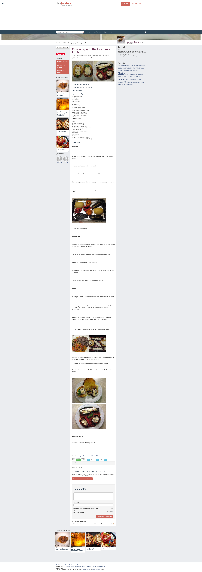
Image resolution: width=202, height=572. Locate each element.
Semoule (133, 82)
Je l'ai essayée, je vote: (79, 512)
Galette (132, 70)
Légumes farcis (61, 149)
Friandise (120, 70)
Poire (127, 79)
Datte (134, 68)
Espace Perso (108, 32)
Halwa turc (140, 74)
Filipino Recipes (101, 566)
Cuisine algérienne (127, 68)
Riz (125, 82)
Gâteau (123, 73)
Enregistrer (61, 54)
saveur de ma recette (136, 41)
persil (123, 84)
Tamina (138, 82)
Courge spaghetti (87, 456)
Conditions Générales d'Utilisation (64, 565)
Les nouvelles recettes (61, 66)
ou (74, 510)
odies (57, 3)
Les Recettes (97, 32)
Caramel (120, 67)
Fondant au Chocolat (69, 566)
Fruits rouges (126, 70)
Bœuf (140, 65)
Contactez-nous (81, 565)
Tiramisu (88, 566)
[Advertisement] (101, 18)
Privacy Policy (86, 569)
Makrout (132, 76)
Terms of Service (96, 569)
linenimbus (59, 162)
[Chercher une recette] (83, 32)
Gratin (93, 456)
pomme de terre (129, 84)
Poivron (98, 456)
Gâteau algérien (133, 74)
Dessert (138, 68)
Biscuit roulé (130, 65)
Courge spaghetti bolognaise (62, 132)
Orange (121, 78)
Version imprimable (63, 47)
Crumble (94, 566)
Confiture (135, 67)
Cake (144, 65)
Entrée (142, 68)
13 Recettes (130, 43)
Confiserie (130, 67)
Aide (75, 565)
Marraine (66, 162)
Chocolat (124, 67)
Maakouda (126, 76)
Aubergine (79, 456)
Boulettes (136, 65)
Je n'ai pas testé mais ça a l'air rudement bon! (85, 508)
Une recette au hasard (61, 71)
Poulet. (135, 79)
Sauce (129, 82)
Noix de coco (137, 76)
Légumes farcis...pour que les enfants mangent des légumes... (62, 113)
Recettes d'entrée (62, 61)
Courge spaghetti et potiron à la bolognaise (62, 94)
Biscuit (125, 65)
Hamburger (120, 76)
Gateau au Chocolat (80, 566)
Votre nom (76, 502)
